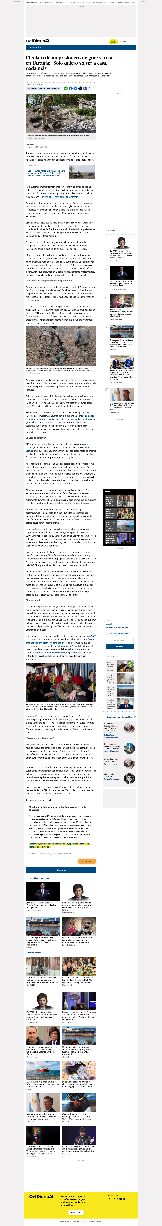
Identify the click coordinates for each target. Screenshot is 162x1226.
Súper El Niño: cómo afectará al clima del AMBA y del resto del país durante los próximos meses (111, 679)
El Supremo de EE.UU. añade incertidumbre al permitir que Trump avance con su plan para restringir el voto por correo (40, 1150)
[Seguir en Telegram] (114, 1199)
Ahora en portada (33, 953)
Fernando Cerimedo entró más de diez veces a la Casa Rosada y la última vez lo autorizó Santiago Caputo (41, 1051)
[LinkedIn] (85, 88)
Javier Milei (72, 2)
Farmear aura (127, 2)
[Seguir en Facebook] (112, 1199)
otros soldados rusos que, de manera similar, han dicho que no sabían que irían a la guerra (60, 419)
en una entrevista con (53, 196)
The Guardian (34, 47)
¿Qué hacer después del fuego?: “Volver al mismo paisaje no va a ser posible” (111, 691)
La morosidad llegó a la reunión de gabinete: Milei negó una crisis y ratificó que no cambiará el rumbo (78, 1148)
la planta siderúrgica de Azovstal (64, 646)
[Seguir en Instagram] (117, 1199)
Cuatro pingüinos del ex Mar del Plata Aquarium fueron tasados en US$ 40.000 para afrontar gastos (77, 1116)
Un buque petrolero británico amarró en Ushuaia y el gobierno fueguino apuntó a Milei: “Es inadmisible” (41, 941)
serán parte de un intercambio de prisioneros (58, 652)
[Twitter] (80, 88)
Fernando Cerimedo (44, 2)
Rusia (54, 854)
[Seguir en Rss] (124, 1199)
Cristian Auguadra (80, 2)
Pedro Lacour (30, 987)
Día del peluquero (135, 2)
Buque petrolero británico (62, 2)
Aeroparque (96, 2)
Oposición (52, 2)
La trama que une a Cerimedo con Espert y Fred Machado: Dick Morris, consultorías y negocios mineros (78, 980)
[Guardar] (90, 88)
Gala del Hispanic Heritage (116, 2)
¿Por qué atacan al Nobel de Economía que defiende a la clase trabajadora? (41, 905)
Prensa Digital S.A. (65, 1221)
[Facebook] (71, 88)
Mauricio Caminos (68, 913)
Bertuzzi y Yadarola (104, 2)
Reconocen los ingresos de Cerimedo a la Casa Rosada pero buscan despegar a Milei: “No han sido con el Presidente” (79, 1016)
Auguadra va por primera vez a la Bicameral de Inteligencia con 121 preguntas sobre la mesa (41, 1116)
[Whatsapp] (66, 88)
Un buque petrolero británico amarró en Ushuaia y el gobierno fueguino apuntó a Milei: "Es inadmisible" (121, 343)
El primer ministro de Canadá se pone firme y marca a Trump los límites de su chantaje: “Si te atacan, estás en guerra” (121, 374)
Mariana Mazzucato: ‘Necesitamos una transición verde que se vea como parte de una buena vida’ (111, 666)
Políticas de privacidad (79, 1221)
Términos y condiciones (95, 1221)
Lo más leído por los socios (37, 878)
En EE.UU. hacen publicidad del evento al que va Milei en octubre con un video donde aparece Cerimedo (77, 906)
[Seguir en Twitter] (109, 1199)
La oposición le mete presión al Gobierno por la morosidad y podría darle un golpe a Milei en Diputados (78, 1084)
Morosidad (89, 2)
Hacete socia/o (113, 41)
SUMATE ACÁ (76, 1212)
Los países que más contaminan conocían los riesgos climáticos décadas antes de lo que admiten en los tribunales (111, 704)
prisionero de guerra (65, 854)
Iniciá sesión (123, 41)
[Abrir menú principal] (134, 41)
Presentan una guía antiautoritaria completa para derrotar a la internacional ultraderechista (78, 940)
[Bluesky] (75, 88)
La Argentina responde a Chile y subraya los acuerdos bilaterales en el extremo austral (43, 1084)
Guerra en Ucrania (43, 854)
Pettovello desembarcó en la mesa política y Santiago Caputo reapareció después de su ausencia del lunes (42, 981)
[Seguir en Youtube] (120, 1199)
